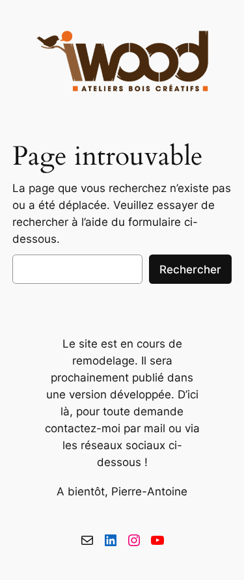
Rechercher (190, 269)
